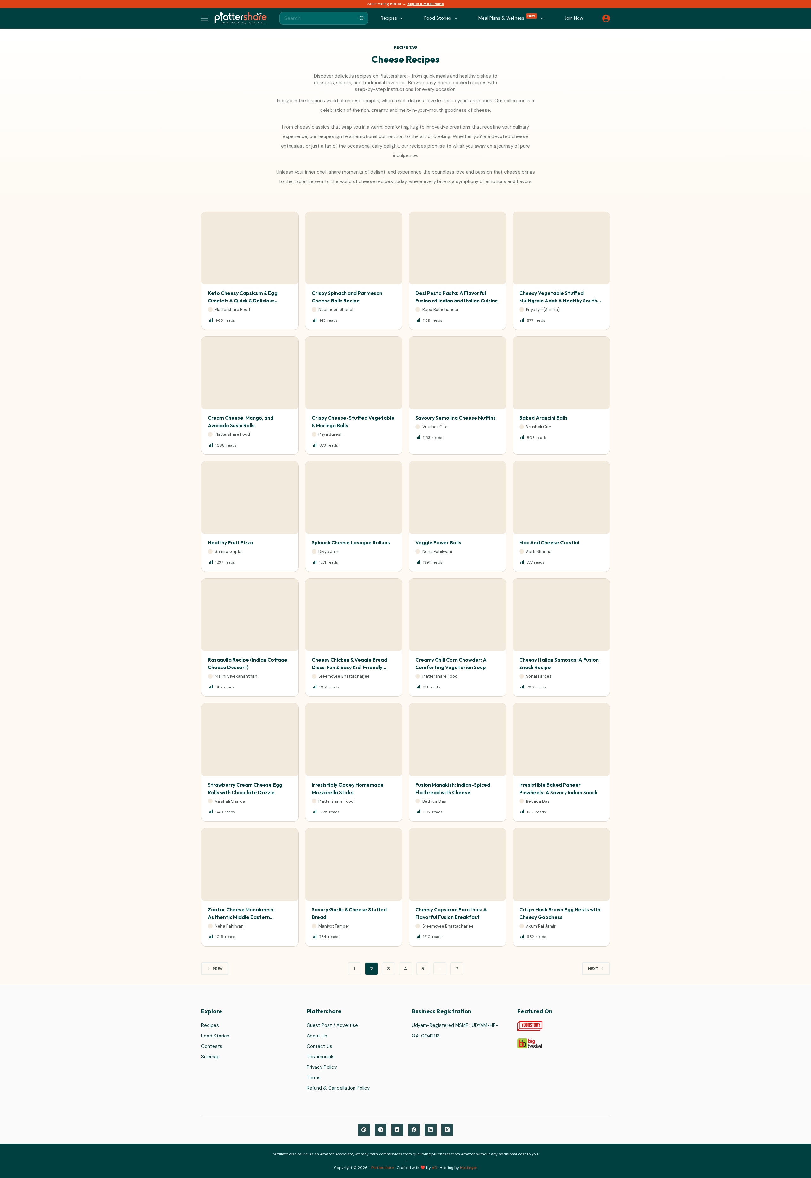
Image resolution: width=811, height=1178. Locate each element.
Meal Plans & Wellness (506, 17)
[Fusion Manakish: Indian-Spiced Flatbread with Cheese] (457, 739)
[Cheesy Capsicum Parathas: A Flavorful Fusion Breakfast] (457, 864)
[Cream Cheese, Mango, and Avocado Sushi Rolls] (249, 373)
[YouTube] (397, 1130)
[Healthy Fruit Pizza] (249, 497)
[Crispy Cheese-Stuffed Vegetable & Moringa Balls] (353, 373)
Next (593, 968)
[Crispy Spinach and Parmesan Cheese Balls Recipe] (353, 248)
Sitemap (210, 1057)
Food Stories (215, 1036)
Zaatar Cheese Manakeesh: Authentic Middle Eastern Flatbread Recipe (241, 917)
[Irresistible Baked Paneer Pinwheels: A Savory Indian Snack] (561, 739)
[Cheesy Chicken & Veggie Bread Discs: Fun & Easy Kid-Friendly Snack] (353, 615)
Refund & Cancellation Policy (338, 1088)
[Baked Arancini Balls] (561, 373)
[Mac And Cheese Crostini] (561, 497)
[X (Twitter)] (447, 1130)
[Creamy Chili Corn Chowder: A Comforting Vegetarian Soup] (457, 615)
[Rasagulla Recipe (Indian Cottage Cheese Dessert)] (249, 615)
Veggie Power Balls (438, 542)
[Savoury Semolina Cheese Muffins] (457, 373)
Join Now (573, 18)
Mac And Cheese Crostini (549, 542)
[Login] (606, 18)
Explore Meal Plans (425, 3)
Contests (211, 1046)
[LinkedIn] (431, 1130)
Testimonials (321, 1057)
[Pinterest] (364, 1130)
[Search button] (362, 18)
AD (434, 1167)
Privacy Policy (322, 1067)
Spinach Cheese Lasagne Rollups (351, 542)
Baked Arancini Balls (543, 418)
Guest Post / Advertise (332, 1025)
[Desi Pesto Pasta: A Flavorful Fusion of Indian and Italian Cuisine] (457, 248)
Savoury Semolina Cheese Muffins (455, 418)
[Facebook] (414, 1130)
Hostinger (468, 1167)
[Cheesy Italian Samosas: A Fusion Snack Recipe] (561, 615)
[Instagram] (381, 1130)
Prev (217, 968)
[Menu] (204, 18)
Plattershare (382, 1167)
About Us (317, 1036)
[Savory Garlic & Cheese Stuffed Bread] (353, 864)
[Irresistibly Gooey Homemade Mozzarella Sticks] (353, 739)
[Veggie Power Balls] (457, 497)
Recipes (210, 1025)
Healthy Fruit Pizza (230, 542)
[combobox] (318, 18)
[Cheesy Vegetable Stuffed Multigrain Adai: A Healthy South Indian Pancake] (561, 248)
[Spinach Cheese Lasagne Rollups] (353, 497)
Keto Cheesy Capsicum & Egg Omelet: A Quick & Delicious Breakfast (243, 300)
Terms (314, 1077)
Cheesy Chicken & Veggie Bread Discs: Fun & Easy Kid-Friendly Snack (349, 667)
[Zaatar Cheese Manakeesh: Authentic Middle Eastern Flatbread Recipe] (249, 864)
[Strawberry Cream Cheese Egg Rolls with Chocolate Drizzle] (249, 739)
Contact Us (319, 1046)
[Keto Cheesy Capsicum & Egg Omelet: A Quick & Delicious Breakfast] (249, 248)
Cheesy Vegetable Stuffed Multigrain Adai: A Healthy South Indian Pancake (558, 300)
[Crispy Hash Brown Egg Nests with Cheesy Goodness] (561, 864)
